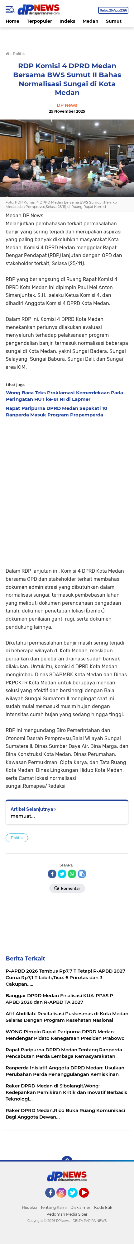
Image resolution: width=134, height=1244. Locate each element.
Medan (90, 21)
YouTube (88, 1200)
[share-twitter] (62, 874)
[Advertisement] (67, 491)
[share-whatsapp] (72, 874)
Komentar (70, 888)
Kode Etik (103, 1207)
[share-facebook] (52, 874)
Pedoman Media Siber (67, 1214)
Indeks (67, 21)
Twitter (75, 1200)
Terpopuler (39, 21)
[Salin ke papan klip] (82, 874)
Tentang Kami (54, 1207)
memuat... (23, 816)
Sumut (114, 21)
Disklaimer (80, 1207)
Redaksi (29, 1207)
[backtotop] (67, 1161)
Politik (17, 837)
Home (12, 21)
